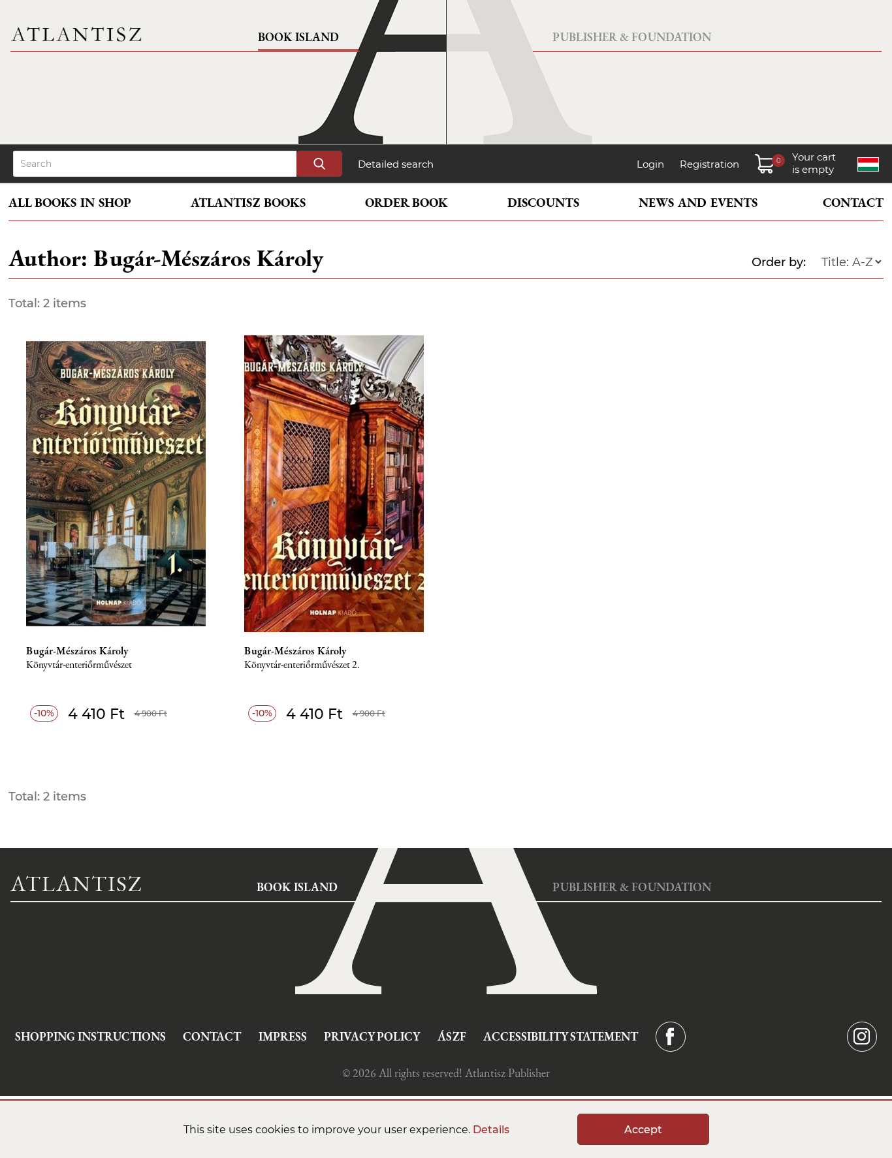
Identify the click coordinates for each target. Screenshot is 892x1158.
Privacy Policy (372, 1036)
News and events (698, 202)
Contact (853, 202)
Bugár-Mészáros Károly (77, 651)
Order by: (779, 262)
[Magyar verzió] (868, 164)
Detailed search (396, 164)
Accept (643, 1129)
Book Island (298, 36)
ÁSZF (452, 1036)
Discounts (543, 202)
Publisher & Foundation (631, 36)
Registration (709, 164)
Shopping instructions (90, 1036)
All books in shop (69, 202)
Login (650, 164)
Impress (283, 1036)
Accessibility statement (560, 1036)
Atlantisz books (248, 202)
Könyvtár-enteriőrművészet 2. (302, 665)
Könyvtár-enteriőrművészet (79, 665)
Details (491, 1129)
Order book (406, 202)
